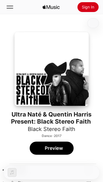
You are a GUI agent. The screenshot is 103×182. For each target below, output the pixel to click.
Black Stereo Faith (51, 129)
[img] (51, 7)
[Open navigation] (10, 7)
